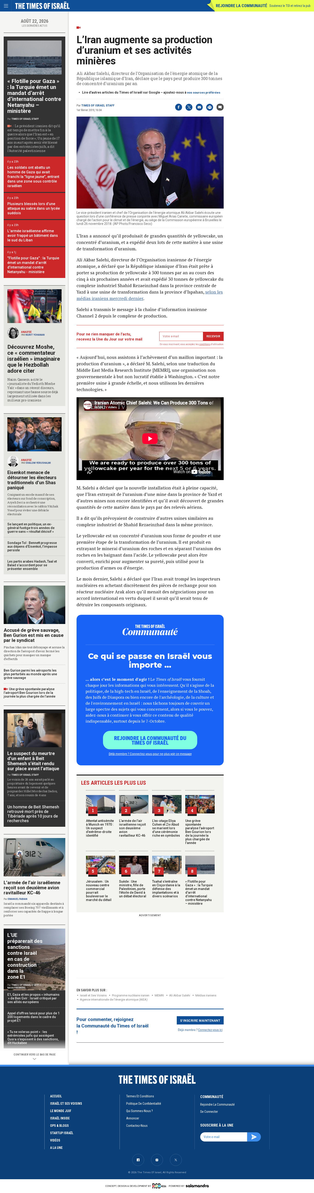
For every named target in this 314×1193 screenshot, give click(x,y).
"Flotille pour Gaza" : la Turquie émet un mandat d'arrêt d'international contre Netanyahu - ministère (33, 265)
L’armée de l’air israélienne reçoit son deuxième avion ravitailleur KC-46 (132, 828)
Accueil (56, 1096)
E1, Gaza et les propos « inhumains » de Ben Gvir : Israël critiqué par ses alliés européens (33, 998)
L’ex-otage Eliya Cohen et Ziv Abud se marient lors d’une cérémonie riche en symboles (166, 828)
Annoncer (132, 1118)
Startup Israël (61, 1133)
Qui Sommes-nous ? (139, 1111)
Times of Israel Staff (97, 105)
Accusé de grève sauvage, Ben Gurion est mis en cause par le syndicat (33, 635)
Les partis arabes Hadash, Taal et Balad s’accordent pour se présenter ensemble (32, 565)
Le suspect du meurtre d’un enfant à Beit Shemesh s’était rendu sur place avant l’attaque (33, 761)
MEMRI (159, 995)
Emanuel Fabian (17, 899)
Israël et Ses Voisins (93, 995)
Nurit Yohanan (35, 335)
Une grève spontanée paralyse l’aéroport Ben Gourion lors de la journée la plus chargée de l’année (199, 832)
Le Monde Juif (60, 1111)
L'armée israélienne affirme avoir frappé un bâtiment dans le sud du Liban (32, 235)
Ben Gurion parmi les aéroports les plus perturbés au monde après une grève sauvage (30, 674)
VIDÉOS (55, 1140)
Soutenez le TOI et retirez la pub (290, 6)
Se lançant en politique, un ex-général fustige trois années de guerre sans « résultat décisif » (30, 527)
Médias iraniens (205, 995)
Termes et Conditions (140, 1096)
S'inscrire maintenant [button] (200, 1020)
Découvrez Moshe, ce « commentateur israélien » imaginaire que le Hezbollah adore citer (33, 359)
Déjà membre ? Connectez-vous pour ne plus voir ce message (150, 754)
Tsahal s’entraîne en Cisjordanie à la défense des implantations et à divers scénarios (166, 889)
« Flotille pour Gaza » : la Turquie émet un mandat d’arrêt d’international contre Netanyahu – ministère (34, 96)
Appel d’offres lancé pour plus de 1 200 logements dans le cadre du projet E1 (33, 1016)
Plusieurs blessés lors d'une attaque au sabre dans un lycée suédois (33, 208)
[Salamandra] (197, 1185)
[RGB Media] (160, 1185)
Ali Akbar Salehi (179, 995)
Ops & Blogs (59, 1125)
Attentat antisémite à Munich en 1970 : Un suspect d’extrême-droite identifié (100, 828)
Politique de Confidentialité (143, 1103)
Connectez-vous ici (210, 1030)
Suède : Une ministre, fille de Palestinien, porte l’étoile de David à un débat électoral (132, 889)
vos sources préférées (203, 92)
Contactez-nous (137, 1125)
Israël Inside (60, 1118)
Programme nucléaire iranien (130, 995)
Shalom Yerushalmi (38, 463)
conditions (204, 344)
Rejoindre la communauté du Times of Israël (150, 740)
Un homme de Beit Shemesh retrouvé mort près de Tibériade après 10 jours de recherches (33, 813)
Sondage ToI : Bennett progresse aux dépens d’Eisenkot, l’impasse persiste (32, 546)
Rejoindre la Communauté (241, 5)
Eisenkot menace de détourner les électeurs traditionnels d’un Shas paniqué (32, 480)
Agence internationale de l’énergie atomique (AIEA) (114, 999)
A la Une (56, 1148)
